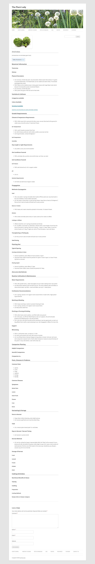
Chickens (74, 30)
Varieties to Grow (32, 30)
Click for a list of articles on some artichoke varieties (25, 109)
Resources (65, 30)
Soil (52, 30)
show (23, 59)
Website (14, 541)
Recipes (58, 30)
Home (13, 30)
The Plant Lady (19, 7)
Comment (15, 513)
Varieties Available (17, 106)
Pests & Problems (44, 30)
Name (14, 529)
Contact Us (76, 551)
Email (14, 535)
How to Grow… (21, 30)
